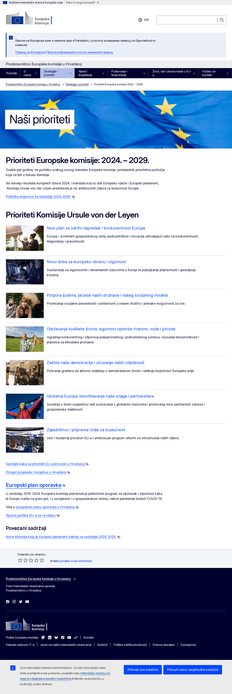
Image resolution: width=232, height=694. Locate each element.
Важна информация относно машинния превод (80, 52)
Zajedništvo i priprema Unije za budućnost (86, 429)
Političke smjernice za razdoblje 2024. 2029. (38, 196)
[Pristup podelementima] (37, 73)
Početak (11, 73)
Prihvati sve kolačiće (142, 670)
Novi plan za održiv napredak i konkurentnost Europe (96, 228)
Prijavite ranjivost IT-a (20, 645)
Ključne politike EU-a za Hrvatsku (31, 515)
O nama (27, 73)
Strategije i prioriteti (50, 73)
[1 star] (20, 560)
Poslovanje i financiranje (119, 73)
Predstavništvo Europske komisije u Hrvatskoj (33, 84)
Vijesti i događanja (85, 73)
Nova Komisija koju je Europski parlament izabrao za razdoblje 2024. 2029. (61, 537)
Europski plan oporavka (33, 485)
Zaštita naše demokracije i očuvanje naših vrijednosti (95, 362)
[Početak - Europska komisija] (35, 18)
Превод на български (30, 52)
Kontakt (89, 637)
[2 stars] (22, 560)
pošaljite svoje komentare (75, 561)
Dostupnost (188, 645)
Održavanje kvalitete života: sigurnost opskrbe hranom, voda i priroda (111, 329)
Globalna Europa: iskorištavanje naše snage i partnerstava (100, 396)
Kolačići (102, 645)
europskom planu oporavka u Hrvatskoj (45, 507)
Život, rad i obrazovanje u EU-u (172, 73)
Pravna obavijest (164, 645)
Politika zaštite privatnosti (130, 645)
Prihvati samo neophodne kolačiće (192, 670)
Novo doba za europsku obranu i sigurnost (86, 261)
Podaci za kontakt (209, 73)
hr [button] (146, 20)
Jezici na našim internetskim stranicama (65, 645)
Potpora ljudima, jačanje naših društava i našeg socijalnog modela (107, 295)
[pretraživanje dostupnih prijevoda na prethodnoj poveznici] (73, 197)
